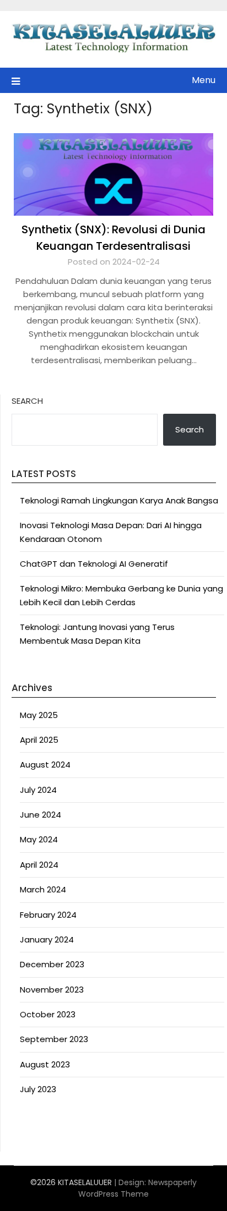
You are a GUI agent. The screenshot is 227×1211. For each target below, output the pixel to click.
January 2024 (47, 939)
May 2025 (39, 715)
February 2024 (48, 914)
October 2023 (47, 1014)
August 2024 (45, 764)
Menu (203, 80)
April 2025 (39, 740)
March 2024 (43, 889)
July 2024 (38, 790)
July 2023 (38, 1089)
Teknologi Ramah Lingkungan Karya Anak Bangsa (119, 500)
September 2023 (54, 1039)
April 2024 (39, 864)
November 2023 (52, 989)
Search (27, 401)
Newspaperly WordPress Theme (137, 1188)
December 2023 (52, 964)
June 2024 (40, 814)
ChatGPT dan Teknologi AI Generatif (94, 563)
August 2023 (45, 1064)
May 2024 (39, 839)
